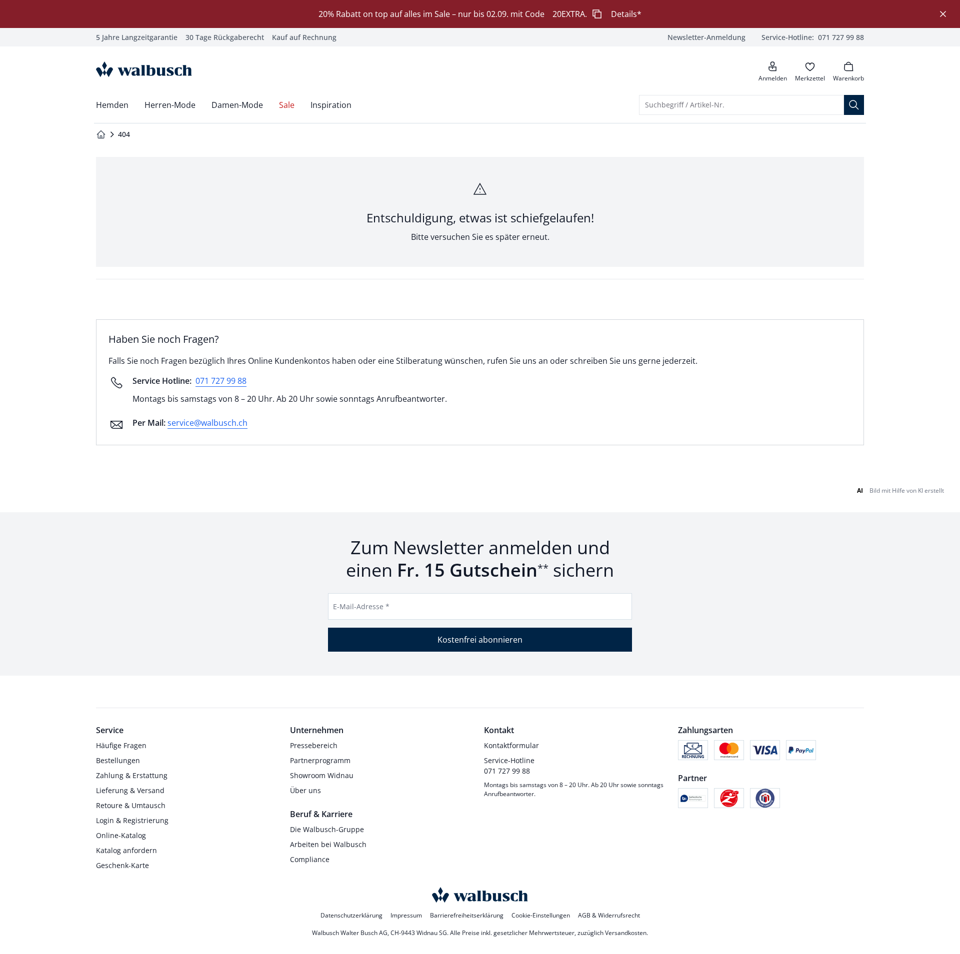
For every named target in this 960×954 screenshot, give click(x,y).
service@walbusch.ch (208, 422)
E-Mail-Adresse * (361, 606)
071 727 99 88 (221, 380)
